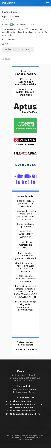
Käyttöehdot (15, 437)
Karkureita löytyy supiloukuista (25, 225)
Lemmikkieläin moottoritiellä (25, 243)
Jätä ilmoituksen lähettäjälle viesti (18, 49)
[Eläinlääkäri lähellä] (25, 187)
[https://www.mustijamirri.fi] (25, 134)
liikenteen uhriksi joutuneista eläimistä (25, 257)
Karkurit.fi (9, 3)
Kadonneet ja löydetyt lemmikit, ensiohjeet (25, 91)
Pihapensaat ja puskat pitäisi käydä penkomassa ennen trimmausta (25, 215)
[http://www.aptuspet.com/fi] (25, 115)
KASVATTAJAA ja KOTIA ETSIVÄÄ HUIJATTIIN (25, 295)
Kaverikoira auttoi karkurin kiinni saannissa (25, 268)
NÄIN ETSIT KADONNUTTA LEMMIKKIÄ (25, 234)
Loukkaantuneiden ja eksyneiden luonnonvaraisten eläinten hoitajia (25, 305)
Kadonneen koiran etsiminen (24, 392)
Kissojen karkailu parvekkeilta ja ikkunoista (25, 203)
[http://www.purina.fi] (25, 147)
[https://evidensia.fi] (25, 169)
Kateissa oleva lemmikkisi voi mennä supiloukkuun (25, 278)
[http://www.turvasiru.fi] (25, 158)
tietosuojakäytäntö (32, 437)
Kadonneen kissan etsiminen (24, 390)
